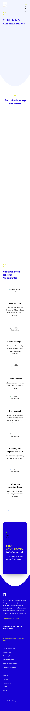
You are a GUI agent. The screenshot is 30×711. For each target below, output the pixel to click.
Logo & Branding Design (9, 648)
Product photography (8, 659)
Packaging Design (8, 656)
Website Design (7, 652)
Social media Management (10, 663)
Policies (5, 690)
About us (5, 675)
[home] (4, 594)
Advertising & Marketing (9, 667)
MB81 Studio (7, 600)
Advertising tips (7, 683)
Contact (5, 686)
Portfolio (5, 679)
